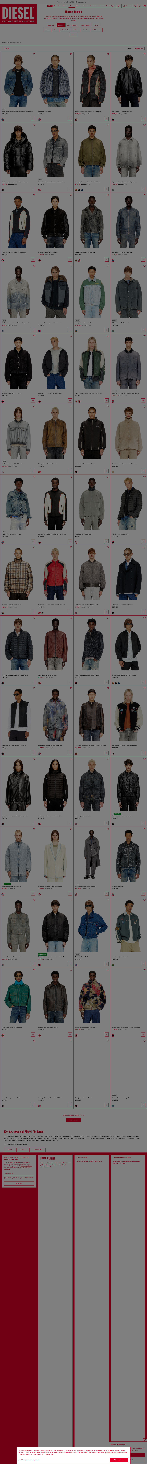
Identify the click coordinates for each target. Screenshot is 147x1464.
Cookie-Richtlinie (47, 1454)
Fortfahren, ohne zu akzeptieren (29, 1460)
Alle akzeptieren (119, 1460)
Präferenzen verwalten (112, 1452)
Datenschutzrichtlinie (32, 1454)
